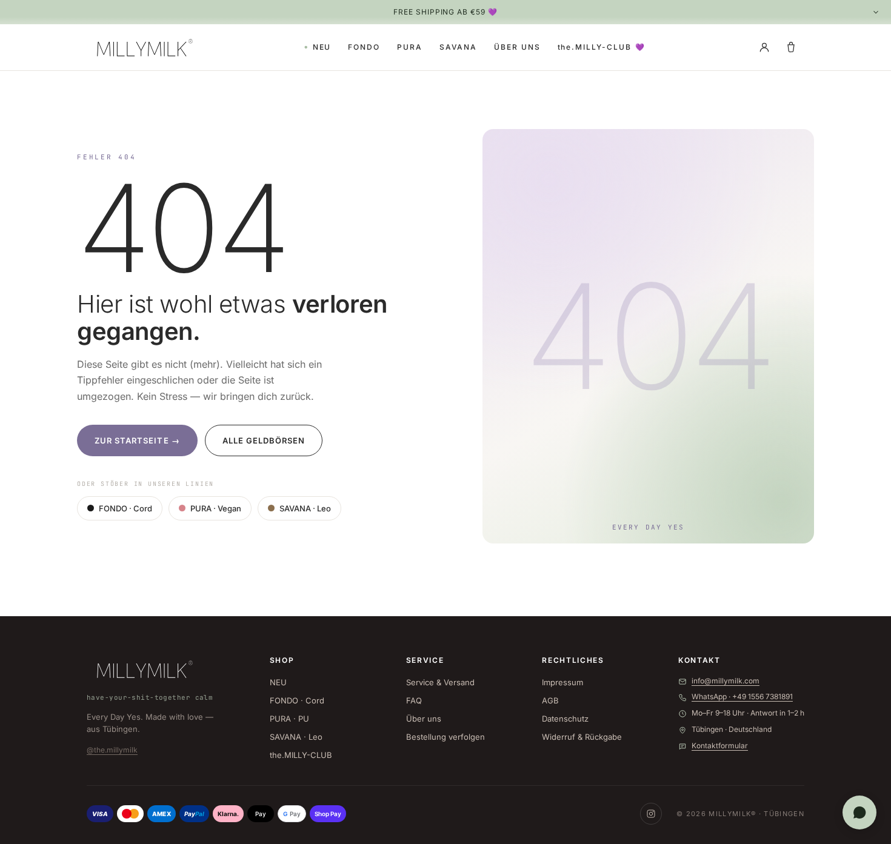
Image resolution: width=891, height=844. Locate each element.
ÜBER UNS (517, 47)
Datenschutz (565, 718)
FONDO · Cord (125, 508)
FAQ (414, 700)
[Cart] (791, 47)
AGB (550, 700)
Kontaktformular (720, 745)
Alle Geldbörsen (263, 440)
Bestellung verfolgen (445, 737)
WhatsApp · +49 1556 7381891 (742, 696)
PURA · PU (289, 718)
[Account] (764, 47)
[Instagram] (651, 814)
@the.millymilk (112, 749)
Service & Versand (440, 682)
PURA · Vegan (215, 508)
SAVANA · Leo (305, 508)
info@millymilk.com (725, 680)
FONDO (364, 47)
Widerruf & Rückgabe (582, 737)
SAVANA (458, 47)
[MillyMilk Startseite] (142, 47)
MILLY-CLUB (602, 47)
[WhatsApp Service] (859, 812)
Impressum (562, 682)
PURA (409, 47)
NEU (322, 47)
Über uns (423, 718)
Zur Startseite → (137, 440)
